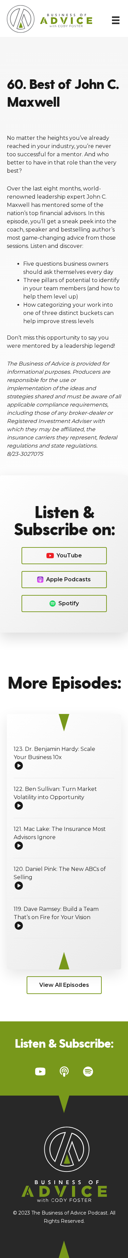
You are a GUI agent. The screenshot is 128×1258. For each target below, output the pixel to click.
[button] (64, 555)
